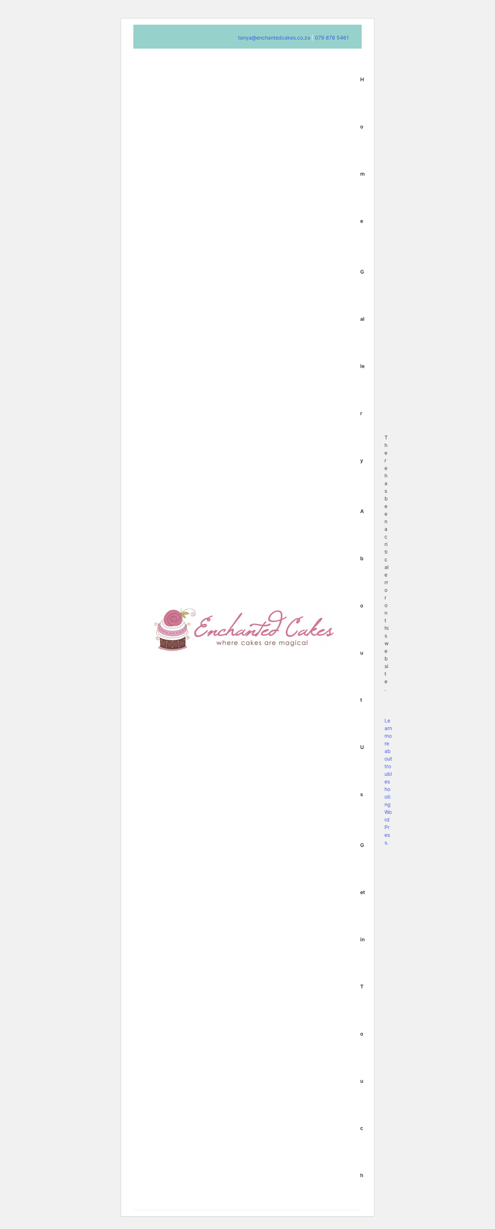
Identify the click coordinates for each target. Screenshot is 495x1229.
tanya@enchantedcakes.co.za (274, 37)
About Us (362, 652)
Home (362, 150)
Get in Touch (362, 1010)
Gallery (362, 366)
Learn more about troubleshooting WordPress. (388, 781)
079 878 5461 (331, 37)
